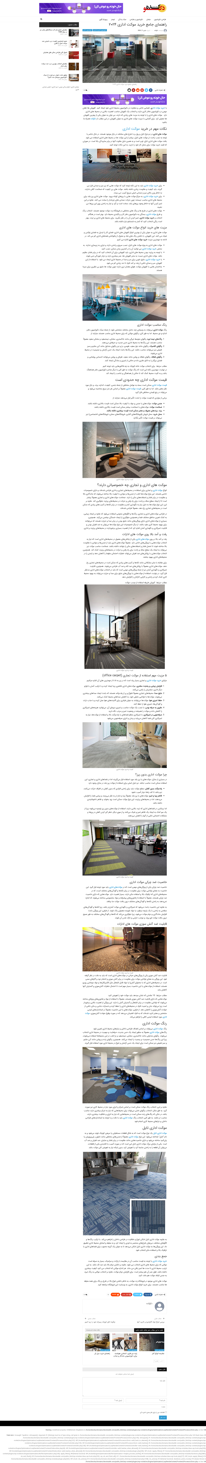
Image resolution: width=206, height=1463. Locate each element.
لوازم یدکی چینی (64, 87)
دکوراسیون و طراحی (136, 19)
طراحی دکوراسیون (160, 19)
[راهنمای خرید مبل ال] (97, 1342)
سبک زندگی (122, 19)
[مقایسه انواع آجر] (151, 1342)
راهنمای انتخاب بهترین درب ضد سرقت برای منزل (54, 64)
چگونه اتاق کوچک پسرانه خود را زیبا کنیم (100, 1322)
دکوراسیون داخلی (87, 30)
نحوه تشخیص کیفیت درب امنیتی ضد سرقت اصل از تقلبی (54, 42)
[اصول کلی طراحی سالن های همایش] (74, 55)
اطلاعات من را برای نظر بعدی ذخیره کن (152, 1412)
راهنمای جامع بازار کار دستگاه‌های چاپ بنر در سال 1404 (53, 31)
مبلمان (148, 19)
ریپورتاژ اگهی (103, 19)
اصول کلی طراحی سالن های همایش (55, 52)
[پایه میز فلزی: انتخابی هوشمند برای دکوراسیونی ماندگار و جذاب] (124, 1342)
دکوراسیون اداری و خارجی (100, 30)
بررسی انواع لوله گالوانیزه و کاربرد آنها (150, 1322)
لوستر (113, 19)
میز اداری (55, 87)
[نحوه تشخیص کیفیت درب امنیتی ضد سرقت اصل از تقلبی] (74, 44)
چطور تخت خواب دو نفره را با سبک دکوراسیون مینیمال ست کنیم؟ (55, 76)
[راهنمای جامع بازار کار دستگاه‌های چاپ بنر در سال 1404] (74, 32)
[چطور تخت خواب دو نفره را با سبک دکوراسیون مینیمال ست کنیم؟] (74, 78)
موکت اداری (131, 129)
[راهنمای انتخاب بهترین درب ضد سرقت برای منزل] (74, 66)
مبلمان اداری (75, 87)
